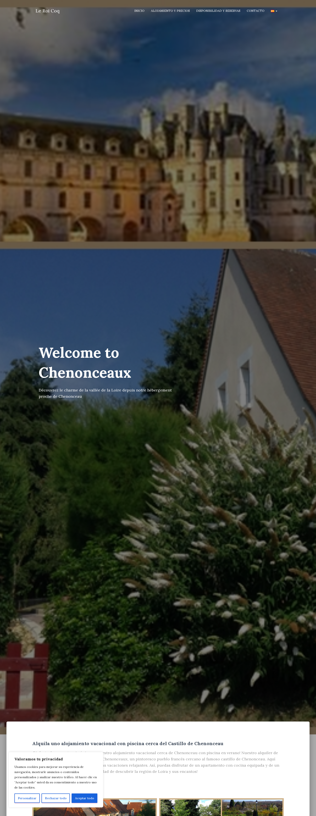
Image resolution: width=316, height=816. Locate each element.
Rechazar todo (56, 798)
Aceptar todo (84, 798)
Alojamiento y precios (170, 11)
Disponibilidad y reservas (218, 11)
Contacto (255, 11)
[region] (56, 779)
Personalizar (27, 798)
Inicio (139, 11)
